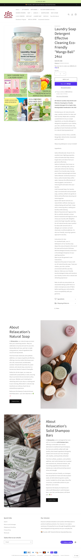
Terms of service (47, 555)
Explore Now (15, 401)
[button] (18, 9)
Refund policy (32, 555)
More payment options (66, 87)
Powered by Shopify (24, 555)
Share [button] (57, 308)
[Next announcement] (76, 4)
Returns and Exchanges (10, 524)
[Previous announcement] (4, 4)
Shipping (57, 63)
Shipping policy (56, 555)
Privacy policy (40, 555)
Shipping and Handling (10, 527)
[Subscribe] (30, 542)
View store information (62, 96)
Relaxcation (17, 555)
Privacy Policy (7, 530)
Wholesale (6, 533)
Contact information (65, 555)
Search (5, 521)
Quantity (57, 70)
